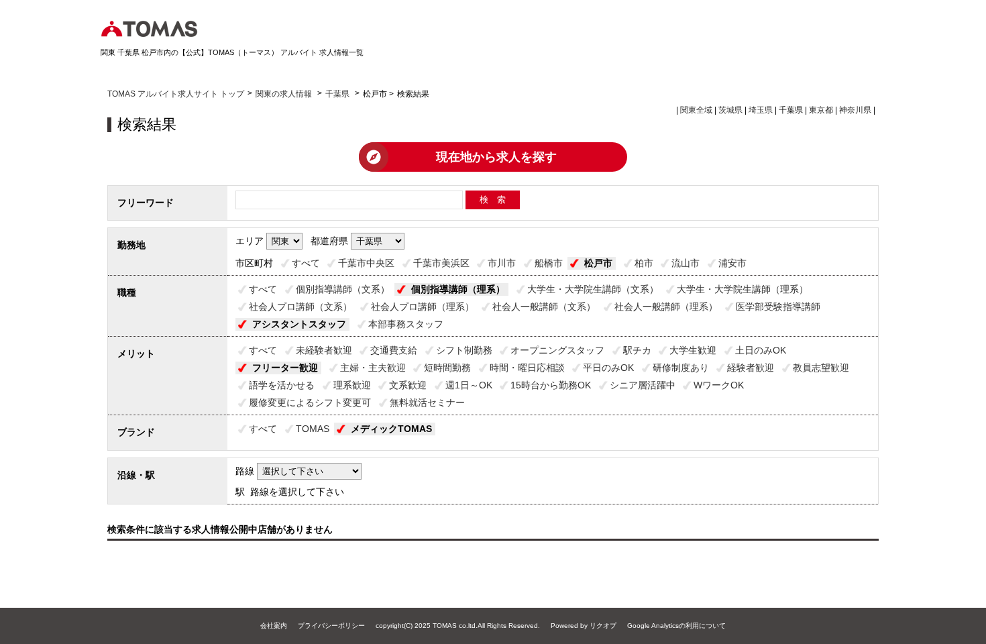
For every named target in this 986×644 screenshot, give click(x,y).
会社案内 (273, 625)
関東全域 (696, 110)
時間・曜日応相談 (527, 367)
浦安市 (732, 263)
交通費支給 (393, 350)
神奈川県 (855, 110)
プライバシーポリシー (331, 625)
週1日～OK (468, 385)
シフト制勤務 (464, 350)
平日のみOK (608, 367)
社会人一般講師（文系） (544, 306)
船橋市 (549, 263)
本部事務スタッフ (405, 324)
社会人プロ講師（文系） (300, 306)
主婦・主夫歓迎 (373, 367)
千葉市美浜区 (441, 263)
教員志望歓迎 (821, 367)
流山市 (685, 263)
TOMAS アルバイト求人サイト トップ (175, 94)
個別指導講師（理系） (458, 289)
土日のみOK (760, 350)
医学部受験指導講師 (778, 306)
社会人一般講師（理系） (666, 306)
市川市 (502, 263)
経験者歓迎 (750, 367)
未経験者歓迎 (324, 350)
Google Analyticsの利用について (676, 625)
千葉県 (337, 94)
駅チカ (637, 350)
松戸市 (598, 263)
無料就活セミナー (427, 402)
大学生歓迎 (692, 350)
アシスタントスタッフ (299, 324)
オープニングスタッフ (557, 350)
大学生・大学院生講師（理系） (742, 289)
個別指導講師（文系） (343, 289)
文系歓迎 (408, 385)
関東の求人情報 (285, 94)
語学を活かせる (282, 385)
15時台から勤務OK (550, 385)
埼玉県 (761, 110)
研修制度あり (681, 367)
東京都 (821, 110)
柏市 (644, 263)
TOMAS (312, 428)
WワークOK (719, 385)
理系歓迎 (352, 385)
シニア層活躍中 (642, 385)
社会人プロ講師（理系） (422, 306)
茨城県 (730, 110)
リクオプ (603, 625)
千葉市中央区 (366, 263)
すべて (306, 263)
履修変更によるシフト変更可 (310, 402)
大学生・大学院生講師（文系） (593, 289)
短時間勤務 (447, 367)
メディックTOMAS (391, 428)
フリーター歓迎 (285, 367)
